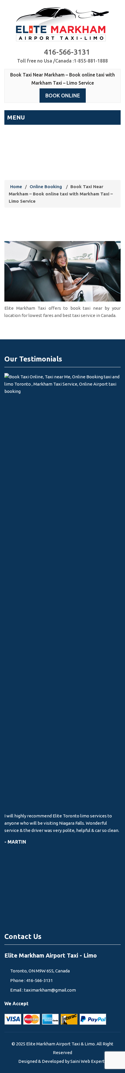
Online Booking (46, 186)
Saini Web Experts (88, 1061)
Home (16, 186)
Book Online (62, 95)
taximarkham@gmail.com (50, 990)
